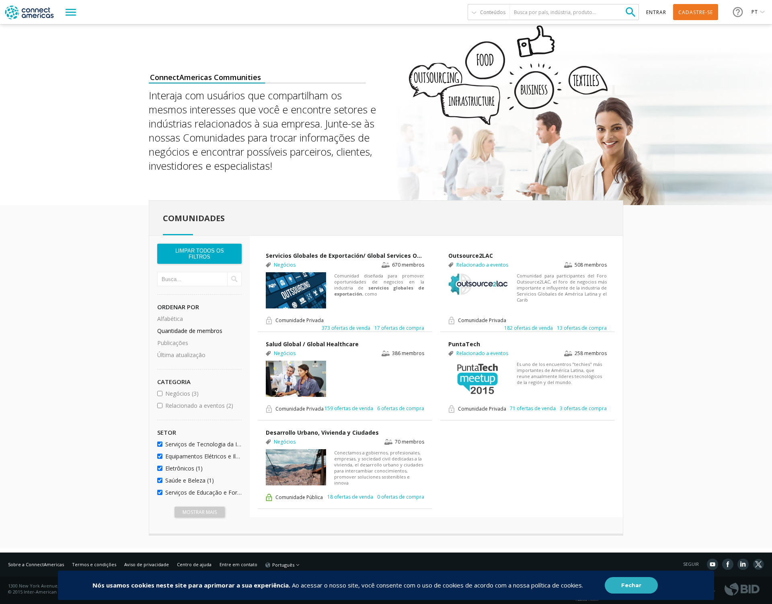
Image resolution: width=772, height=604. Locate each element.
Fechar (631, 585)
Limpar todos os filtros (199, 254)
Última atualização (181, 355)
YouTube (712, 564)
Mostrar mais (200, 512)
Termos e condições (94, 564)
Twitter (758, 564)
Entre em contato (238, 564)
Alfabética (170, 319)
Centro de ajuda (194, 564)
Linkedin (743, 564)
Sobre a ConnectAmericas (36, 564)
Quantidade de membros (189, 331)
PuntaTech (464, 344)
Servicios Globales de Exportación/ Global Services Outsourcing (345, 255)
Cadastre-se (695, 12)
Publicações (172, 343)
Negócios (202, 393)
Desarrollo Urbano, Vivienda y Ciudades (322, 432)
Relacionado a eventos (202, 405)
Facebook (727, 564)
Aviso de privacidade (146, 564)
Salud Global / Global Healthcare (312, 344)
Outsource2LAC (470, 255)
